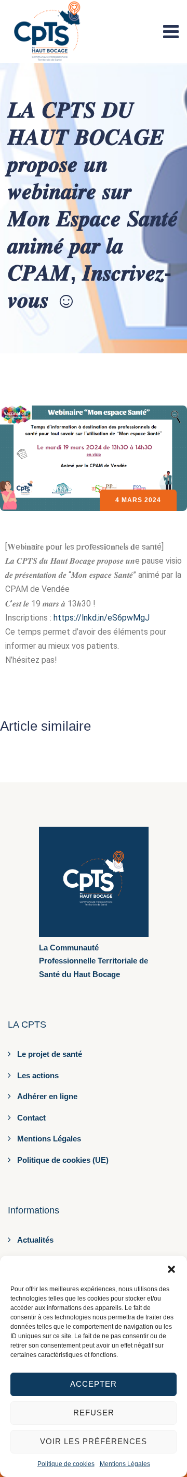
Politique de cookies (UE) (63, 1160)
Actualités (35, 1239)
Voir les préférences (93, 1441)
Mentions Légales (125, 1464)
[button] (171, 1269)
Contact (31, 1117)
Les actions (38, 1075)
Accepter (93, 1383)
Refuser (93, 1412)
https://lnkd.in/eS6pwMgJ (102, 618)
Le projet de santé (49, 1054)
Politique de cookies (66, 1464)
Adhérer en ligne (47, 1096)
